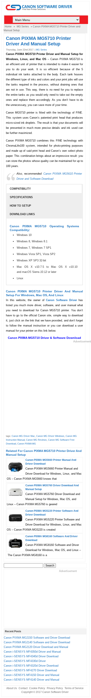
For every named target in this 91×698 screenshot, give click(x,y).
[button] (44, 189)
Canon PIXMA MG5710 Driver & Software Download (44, 337)
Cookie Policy (37, 688)
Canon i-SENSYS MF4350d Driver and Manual (32, 651)
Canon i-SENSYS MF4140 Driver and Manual (31, 679)
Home (8, 26)
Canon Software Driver (55, 692)
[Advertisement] (45, 389)
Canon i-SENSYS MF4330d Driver (25, 661)
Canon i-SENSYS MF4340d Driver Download (31, 656)
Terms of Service (74, 688)
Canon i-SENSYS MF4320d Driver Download (31, 665)
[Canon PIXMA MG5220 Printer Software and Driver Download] (15, 523)
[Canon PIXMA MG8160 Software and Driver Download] (15, 549)
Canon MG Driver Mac (23, 436)
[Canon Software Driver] (45, 12)
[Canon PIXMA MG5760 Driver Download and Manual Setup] (15, 498)
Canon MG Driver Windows (50, 436)
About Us (11, 688)
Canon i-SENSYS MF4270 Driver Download (30, 670)
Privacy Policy (55, 688)
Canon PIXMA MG (26, 443)
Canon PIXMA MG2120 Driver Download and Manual (36, 647)
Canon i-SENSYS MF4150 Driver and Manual (31, 675)
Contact (23, 688)
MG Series (23, 26)
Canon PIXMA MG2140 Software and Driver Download (37, 642)
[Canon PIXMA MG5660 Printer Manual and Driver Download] (15, 472)
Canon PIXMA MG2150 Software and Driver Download (37, 637)
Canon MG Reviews (36, 440)
